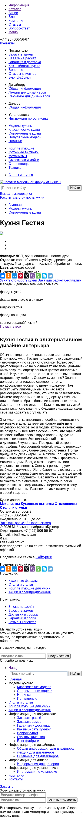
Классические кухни (24, 129)
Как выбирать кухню (24, 66)
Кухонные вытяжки (24, 152)
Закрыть (6, 786)
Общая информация (25, 88)
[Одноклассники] (8, 276)
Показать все (10, 326)
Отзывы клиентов (22, 73)
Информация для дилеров (38, 764)
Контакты (16, 779)
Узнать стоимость (62, 800)
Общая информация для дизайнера (45, 748)
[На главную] (30, 182)
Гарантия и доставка (25, 62)
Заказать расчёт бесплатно (59, 280)
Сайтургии (44, 557)
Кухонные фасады (23, 580)
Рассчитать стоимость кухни (22, 197)
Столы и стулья (21, 175)
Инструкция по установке (29, 118)
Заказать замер (21, 54)
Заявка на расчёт (22, 58)
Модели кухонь (20, 126)
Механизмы (18, 156)
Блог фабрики (20, 77)
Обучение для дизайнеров (29, 96)
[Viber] (32, 276)
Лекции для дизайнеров (27, 92)
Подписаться (58, 656)
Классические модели (34, 687)
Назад (13, 668)
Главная (15, 205)
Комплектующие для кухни (29, 588)
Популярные (27, 698)
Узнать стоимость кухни (18, 280)
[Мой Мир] (14, 276)
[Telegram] (50, 276)
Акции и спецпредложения (30, 592)
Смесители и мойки (24, 160)
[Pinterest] (20, 276)
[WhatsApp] (38, 276)
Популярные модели (25, 137)
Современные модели (34, 691)
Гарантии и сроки (22, 618)
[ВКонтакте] (2, 276)
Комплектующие (21, 148)
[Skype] (44, 276)
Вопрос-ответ (19, 70)
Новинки (15, 141)
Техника (15, 167)
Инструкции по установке (37, 771)
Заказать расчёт (13, 523)
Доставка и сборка (23, 614)
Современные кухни (25, 133)
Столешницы (19, 164)
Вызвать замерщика (16, 193)
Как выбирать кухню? (34, 729)
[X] (26, 276)
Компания (16, 775)
